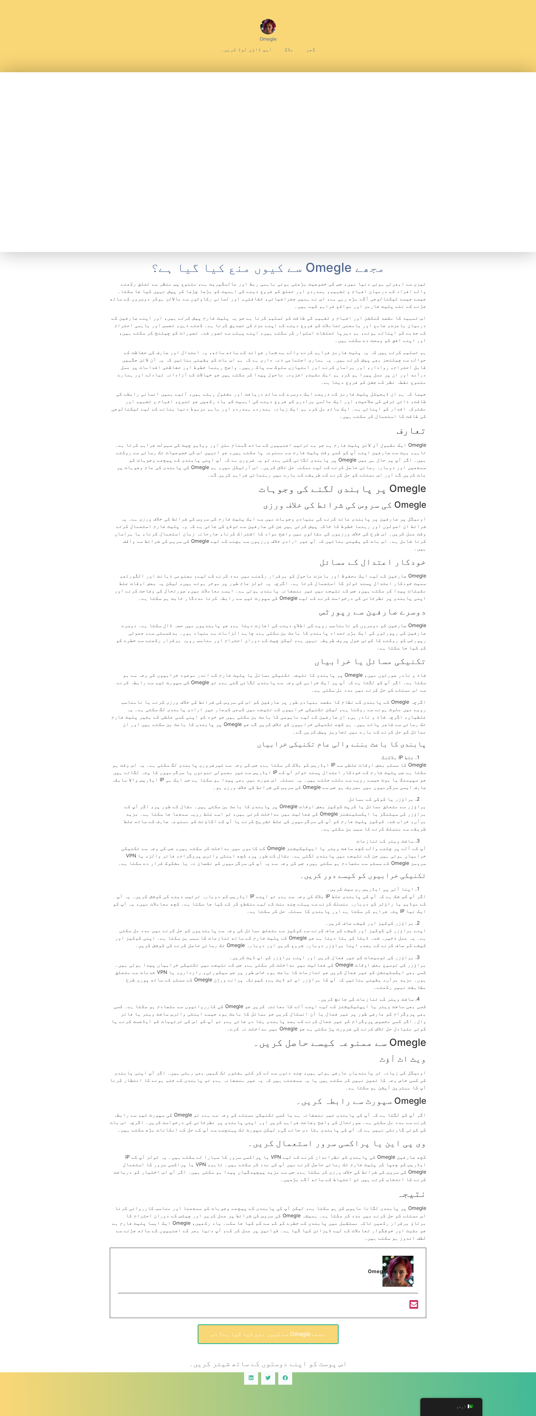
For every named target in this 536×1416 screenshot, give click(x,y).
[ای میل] (413, 1306)
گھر (310, 49)
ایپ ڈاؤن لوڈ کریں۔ (246, 49)
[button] (285, 1378)
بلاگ (289, 49)
